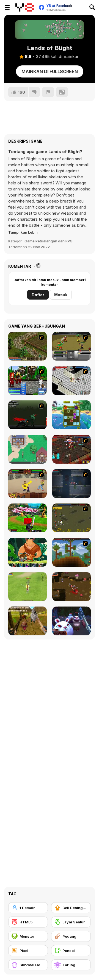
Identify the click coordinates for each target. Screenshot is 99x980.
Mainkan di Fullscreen (49, 71)
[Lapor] (48, 92)
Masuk (60, 294)
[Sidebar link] (7, 7)
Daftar (38, 294)
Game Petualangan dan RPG (48, 241)
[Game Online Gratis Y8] (24, 7)
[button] (23, 232)
